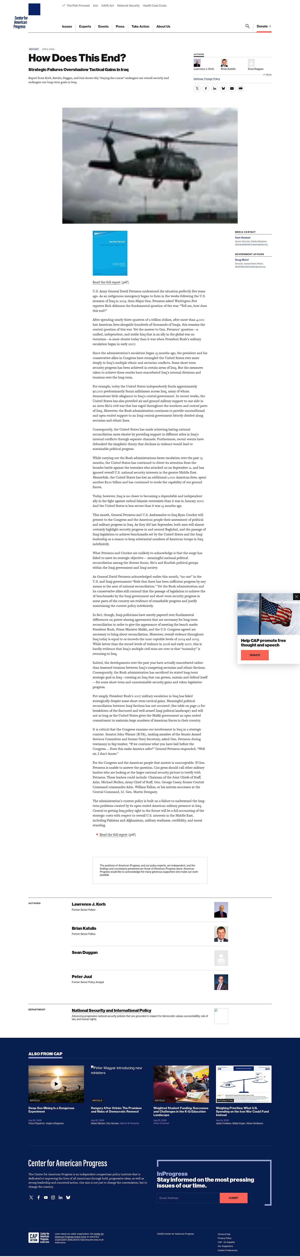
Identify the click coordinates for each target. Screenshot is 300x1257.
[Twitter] (31, 1197)
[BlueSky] (68, 1197)
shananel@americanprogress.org (251, 244)
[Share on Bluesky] (223, 88)
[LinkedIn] (60, 1197)
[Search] (247, 28)
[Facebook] (38, 1197)
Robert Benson (98, 1123)
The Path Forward (78, 5)
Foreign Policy (212, 78)
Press (120, 26)
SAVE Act (107, 5)
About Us (163, 26)
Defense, (199, 78)
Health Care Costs (154, 5)
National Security (128, 5)
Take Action (140, 26)
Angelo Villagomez (55, 1123)
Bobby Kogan (238, 1123)
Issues (67, 26)
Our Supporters (225, 1246)
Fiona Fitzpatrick (36, 1123)
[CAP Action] (39, 1238)
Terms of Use (224, 1234)
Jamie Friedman (223, 1123)
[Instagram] (53, 1197)
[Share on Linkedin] (214, 88)
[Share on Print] (240, 88)
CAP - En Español (226, 1242)
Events (103, 26)
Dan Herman (112, 1123)
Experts (85, 26)
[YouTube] (46, 1197)
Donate (262, 26)
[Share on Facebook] (205, 88)
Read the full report (106, 282)
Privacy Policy (224, 1238)
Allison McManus (254, 1123)
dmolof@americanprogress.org (250, 266)
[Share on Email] (231, 88)
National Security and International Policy (111, 1010)
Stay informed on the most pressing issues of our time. (205, 1180)
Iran (95, 5)
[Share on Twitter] (197, 88)
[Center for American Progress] (34, 16)
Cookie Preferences (227, 1250)
